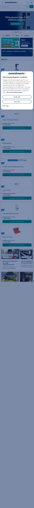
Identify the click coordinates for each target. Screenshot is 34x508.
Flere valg (5, 105)
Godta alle (17, 97)
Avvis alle (17, 101)
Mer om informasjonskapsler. (15, 92)
